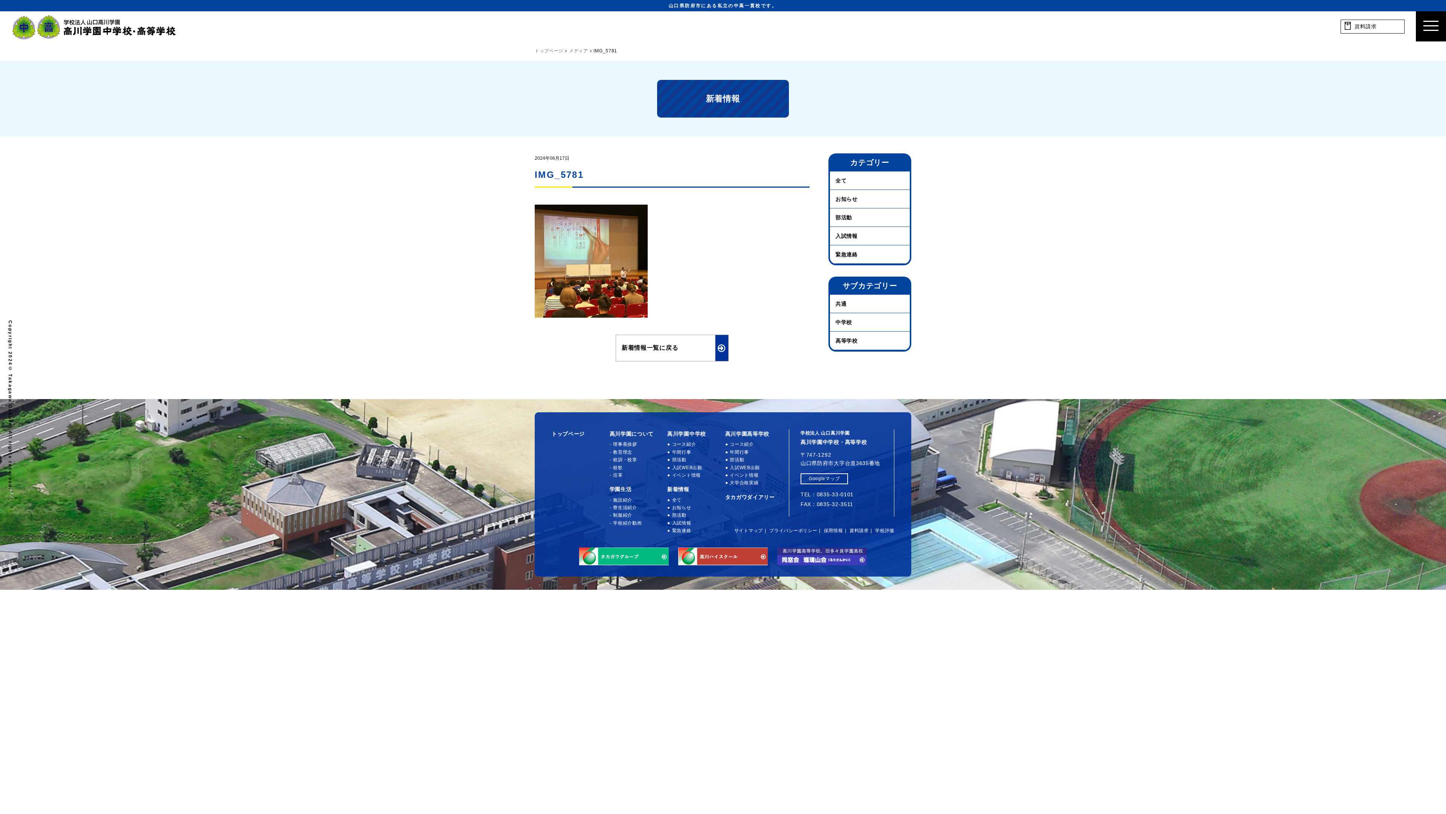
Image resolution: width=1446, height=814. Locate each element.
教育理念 (622, 452)
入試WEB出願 (687, 467)
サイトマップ (748, 530)
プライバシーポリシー (793, 530)
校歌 (617, 467)
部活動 (844, 217)
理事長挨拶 (625, 444)
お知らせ (847, 199)
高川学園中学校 (686, 434)
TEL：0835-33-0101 (827, 494)
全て (841, 180)
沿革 (617, 475)
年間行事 (681, 452)
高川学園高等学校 (747, 434)
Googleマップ (824, 478)
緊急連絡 (847, 254)
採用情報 (833, 530)
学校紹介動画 (627, 523)
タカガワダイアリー (750, 497)
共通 (841, 304)
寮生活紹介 (625, 507)
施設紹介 (622, 500)
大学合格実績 (744, 482)
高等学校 (847, 341)
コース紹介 (684, 444)
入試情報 (847, 236)
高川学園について (632, 434)
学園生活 (621, 489)
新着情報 (678, 489)
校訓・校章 (625, 459)
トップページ (568, 434)
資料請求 (859, 530)
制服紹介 (622, 515)
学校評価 (884, 530)
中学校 (844, 322)
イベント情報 (686, 475)
